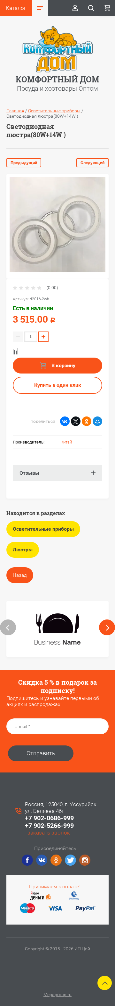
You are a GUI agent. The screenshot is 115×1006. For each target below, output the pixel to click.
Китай (66, 442)
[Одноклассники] (86, 421)
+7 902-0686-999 (49, 818)
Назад (20, 575)
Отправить (41, 753)
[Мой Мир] (97, 421)
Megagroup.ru (57, 994)
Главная (15, 110)
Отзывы (29, 473)
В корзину (62, 365)
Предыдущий (24, 162)
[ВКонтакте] (65, 421)
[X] (75, 421)
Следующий (92, 162)
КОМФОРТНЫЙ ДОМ (57, 79)
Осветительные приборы (54, 110)
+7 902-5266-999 (49, 825)
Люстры (23, 550)
